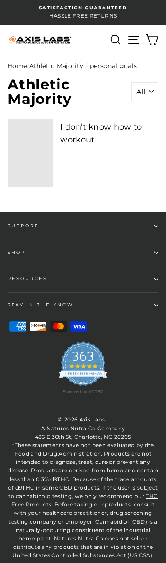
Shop (17, 252)
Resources (28, 278)
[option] (83, 12)
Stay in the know (40, 305)
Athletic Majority (56, 65)
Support (23, 226)
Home (17, 65)
